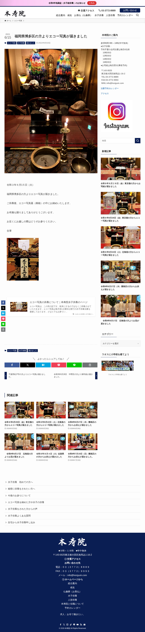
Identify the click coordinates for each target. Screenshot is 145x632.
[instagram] (67, 624)
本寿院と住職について (72, 604)
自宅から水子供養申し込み (21, 522)
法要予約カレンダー (110, 88)
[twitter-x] (64, 624)
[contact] (84, 624)
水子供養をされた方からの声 (22, 509)
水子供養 (21, 43)
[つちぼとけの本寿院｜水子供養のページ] (15, 13)
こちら (92, 3)
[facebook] (60, 624)
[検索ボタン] (137, 15)
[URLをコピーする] (89, 365)
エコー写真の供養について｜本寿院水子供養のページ (59, 302)
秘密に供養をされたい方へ (21, 489)
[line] (74, 624)
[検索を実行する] (137, 140)
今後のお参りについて (19, 495)
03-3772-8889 (108, 10)
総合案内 (72, 583)
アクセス (105, 93)
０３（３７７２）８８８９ (75, 567)
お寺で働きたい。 (76, 614)
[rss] (81, 624)
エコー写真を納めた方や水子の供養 (26, 502)
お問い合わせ (130, 10)
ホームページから (74, 579)
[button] (12, 365)
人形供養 (72, 600)
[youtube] (77, 624)
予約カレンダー (72, 608)
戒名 (72, 587)
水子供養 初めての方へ (20, 482)
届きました (30, 43)
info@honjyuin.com (77, 575)
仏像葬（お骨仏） (72, 591)
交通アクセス (87, 10)
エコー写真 (12, 43)
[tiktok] (71, 624)
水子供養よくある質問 (19, 516)
